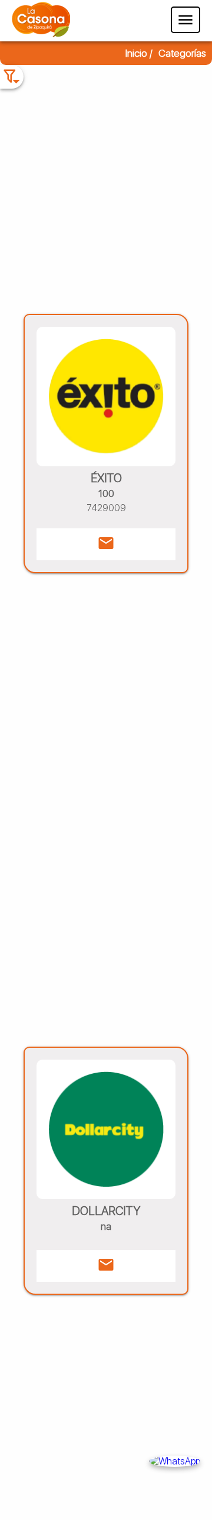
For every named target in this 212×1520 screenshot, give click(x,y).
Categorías (182, 53)
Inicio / (139, 53)
